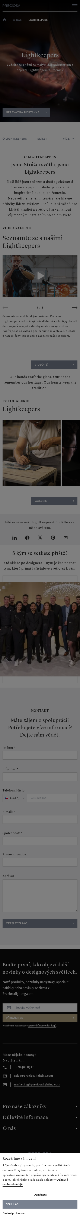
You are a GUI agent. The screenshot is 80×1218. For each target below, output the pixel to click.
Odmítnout (40, 1194)
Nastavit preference (14, 1213)
